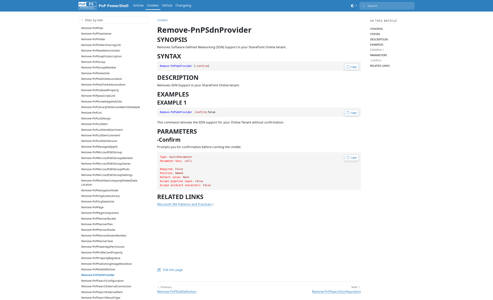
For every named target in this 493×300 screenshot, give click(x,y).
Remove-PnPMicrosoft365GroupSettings (107, 175)
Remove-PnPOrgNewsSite (97, 201)
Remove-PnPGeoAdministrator (100, 50)
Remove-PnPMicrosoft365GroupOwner (106, 163)
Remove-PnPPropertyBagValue (100, 258)
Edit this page (173, 270)
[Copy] (352, 67)
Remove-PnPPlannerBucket (98, 218)
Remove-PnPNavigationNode (99, 190)
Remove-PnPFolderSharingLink (101, 45)
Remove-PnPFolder (93, 39)
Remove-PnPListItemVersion (99, 141)
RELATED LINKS (380, 66)
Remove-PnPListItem (94, 124)
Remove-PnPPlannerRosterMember (104, 235)
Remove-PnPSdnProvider (98, 275)
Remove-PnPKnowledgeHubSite (101, 101)
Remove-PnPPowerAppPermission (103, 246)
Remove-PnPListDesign (96, 118)
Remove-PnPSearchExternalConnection (106, 286)
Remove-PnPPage (92, 207)
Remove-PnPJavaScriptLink (98, 96)
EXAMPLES (376, 44)
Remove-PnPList (91, 112)
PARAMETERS (378, 55)
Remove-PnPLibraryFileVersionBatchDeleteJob (110, 107)
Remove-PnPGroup (93, 62)
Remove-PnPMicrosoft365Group (101, 152)
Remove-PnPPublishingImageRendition (106, 264)
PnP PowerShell (113, 5)
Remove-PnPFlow (92, 28)
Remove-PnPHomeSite (95, 73)
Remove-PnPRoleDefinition (98, 269)
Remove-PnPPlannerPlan (97, 224)
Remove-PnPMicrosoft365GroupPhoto (105, 169)
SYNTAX (375, 34)
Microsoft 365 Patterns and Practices (184, 204)
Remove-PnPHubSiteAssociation (101, 79)
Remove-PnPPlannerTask (97, 241)
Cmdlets (153, 5)
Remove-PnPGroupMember (98, 67)
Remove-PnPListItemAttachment (102, 130)
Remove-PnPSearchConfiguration (102, 280)
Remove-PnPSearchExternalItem (102, 292)
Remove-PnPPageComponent (100, 213)
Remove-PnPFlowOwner (96, 33)
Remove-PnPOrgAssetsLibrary (100, 196)
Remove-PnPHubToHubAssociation (103, 84)
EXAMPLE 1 (377, 50)
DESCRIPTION (379, 39)
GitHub (167, 5)
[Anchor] (192, 39)
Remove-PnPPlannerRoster (98, 230)
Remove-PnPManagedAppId (99, 146)
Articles (138, 5)
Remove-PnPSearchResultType (100, 297)
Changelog (183, 5)
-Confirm (375, 60)
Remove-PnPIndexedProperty (100, 90)
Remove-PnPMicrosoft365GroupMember (107, 158)
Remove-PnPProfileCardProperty (101, 252)
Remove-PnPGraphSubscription (101, 56)
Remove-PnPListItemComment (100, 135)
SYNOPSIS (376, 29)
